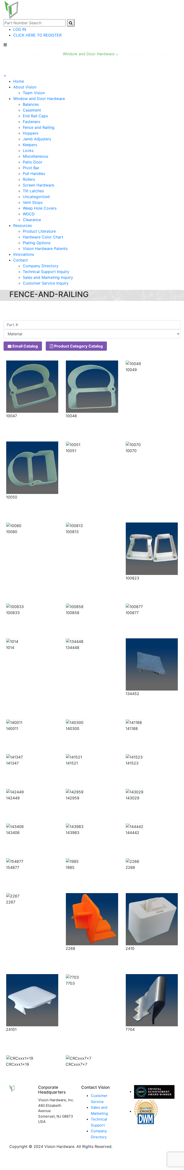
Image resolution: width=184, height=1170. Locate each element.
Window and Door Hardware (39, 98)
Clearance (32, 219)
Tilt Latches (33, 190)
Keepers (30, 144)
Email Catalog (25, 346)
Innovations (23, 254)
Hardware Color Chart (43, 237)
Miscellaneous (35, 156)
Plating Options (37, 242)
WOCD (29, 214)
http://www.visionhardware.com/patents (103, 309)
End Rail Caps (35, 115)
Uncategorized (36, 196)
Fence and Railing (38, 127)
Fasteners (31, 121)
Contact (20, 260)
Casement (32, 110)
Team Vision (34, 92)
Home (18, 81)
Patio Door (32, 162)
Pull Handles (34, 173)
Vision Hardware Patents (45, 248)
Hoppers (30, 133)
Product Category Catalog (78, 346)
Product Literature (39, 231)
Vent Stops (33, 202)
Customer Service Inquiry (46, 283)
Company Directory (40, 265)
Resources (22, 225)
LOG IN (19, 29)
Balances (31, 104)
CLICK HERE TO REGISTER (37, 35)
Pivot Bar (31, 167)
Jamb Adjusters (37, 139)
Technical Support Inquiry (46, 271)
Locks (28, 150)
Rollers (29, 179)
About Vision (24, 87)
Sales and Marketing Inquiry (48, 277)
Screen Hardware (38, 185)
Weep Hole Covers (40, 208)
